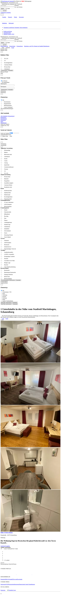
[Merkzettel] (11, 12)
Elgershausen (4, 118)
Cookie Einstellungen (30, 584)
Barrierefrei (7, 270)
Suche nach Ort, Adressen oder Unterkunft (12, 4)
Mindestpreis (4, 83)
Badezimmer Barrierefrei (10, 272)
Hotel (3, 299)
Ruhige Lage (7, 262)
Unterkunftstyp (4, 281)
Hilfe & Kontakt (8, 579)
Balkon (6, 152)
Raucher (6, 264)
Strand (5, 210)
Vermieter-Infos (7, 32)
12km (9, 134)
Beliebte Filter (4, 49)
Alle (3, 100)
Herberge (4, 298)
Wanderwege (7, 224)
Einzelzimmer (7, 101)
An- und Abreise (18, 7)
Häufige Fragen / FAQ (9, 34)
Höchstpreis (3, 86)
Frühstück (6, 240)
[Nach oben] (1, 566)
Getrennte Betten (8, 64)
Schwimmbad (7, 230)
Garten (5, 160)
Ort (1, 134)
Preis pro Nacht (4, 72)
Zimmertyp (3, 91)
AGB (7, 584)
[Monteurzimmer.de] (24, 574)
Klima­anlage (7, 150)
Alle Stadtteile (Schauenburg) (7, 116)
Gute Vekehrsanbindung (10, 267)
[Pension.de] (38, 574)
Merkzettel (11, 23)
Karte (12, 47)
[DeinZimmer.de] (8, 574)
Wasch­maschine (8, 199)
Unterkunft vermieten (6, 12)
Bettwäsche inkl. (8, 154)
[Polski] (5, 25)
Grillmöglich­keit (8, 222)
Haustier (6, 258)
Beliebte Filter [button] (4, 50)
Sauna (5, 233)
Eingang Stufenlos (8, 274)
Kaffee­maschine (8, 190)
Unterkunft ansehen (5, 546)
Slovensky (21, 17)
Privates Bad (7, 67)
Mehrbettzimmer (8, 105)
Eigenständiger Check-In (10, 248)
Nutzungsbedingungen (13, 584)
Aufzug (6, 162)
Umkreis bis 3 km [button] (5, 125)
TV (5, 60)
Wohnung (4, 295)
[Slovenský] (6, 25)
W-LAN (6, 58)
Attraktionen (7, 226)
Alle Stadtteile (4, 108)
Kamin (5, 158)
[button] (3, 20)
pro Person (4, 81)
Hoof (2, 121)
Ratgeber (3, 579)
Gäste (8, 8)
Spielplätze (6, 228)
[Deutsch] (3, 25)
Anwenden (15, 302)
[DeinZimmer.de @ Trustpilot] (11, 590)
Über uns (14, 579)
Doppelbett (6, 181)
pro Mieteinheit (5, 82)
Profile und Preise (8, 31)
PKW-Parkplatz (8, 206)
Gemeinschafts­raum (8, 167)
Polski (15, 17)
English (4, 17)
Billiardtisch (7, 214)
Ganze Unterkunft (8, 107)
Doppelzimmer (7, 103)
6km (5, 134)
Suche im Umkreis (5, 124)
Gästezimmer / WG (7, 292)
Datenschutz (22, 584)
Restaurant (6, 244)
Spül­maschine (7, 192)
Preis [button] (2, 73)
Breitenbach (3, 117)
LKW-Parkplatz (8, 204)
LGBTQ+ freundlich (9, 254)
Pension (4, 296)
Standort (17, 5)
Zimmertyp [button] (3, 92)
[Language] (2, 14)
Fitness (5, 220)
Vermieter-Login (7, 27)
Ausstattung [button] (3, 145)
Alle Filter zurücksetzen (6, 302)
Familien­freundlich (8, 252)
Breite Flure (7, 276)
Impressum (3, 584)
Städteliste (4, 23)
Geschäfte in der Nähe (9, 260)
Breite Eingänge (8, 278)
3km (3, 134)
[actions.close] (2, 52)
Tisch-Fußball (7, 237)
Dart (5, 218)
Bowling (6, 216)
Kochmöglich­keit (8, 62)
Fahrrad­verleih (7, 212)
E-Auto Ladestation (8, 202)
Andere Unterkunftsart (7, 301)
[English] (1, 25)
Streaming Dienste (8, 235)
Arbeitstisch (7, 69)
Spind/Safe (6, 165)
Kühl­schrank (7, 194)
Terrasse (6, 169)
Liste (3, 318)
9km (7, 134)
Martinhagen (4, 122)
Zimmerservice (7, 246)
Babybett (6, 178)
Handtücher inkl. (8, 187)
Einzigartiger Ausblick (9, 256)
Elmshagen (3, 120)
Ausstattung (3, 143)
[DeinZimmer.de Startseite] (7, 1)
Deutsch (10, 17)
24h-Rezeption (7, 242)
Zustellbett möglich (8, 183)
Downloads (19, 579)
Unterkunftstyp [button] (4, 283)
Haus (3, 293)
